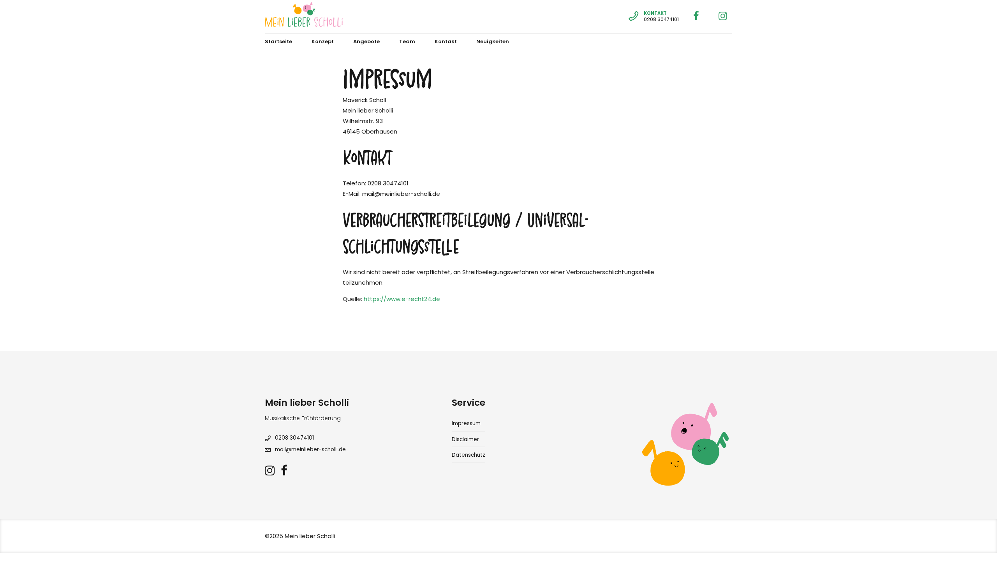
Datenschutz (468, 455)
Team (407, 41)
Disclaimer (465, 439)
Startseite (278, 41)
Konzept (323, 41)
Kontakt (446, 41)
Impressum (466, 423)
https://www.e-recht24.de (402, 299)
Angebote (366, 41)
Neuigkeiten (492, 41)
